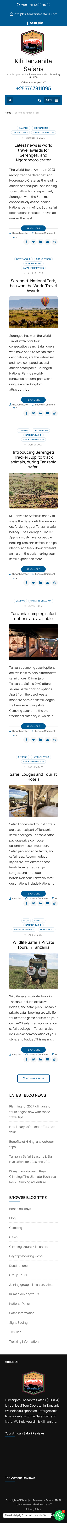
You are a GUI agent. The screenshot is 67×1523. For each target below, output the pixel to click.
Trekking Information (24, 1341)
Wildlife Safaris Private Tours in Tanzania (33, 944)
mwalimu (17, 898)
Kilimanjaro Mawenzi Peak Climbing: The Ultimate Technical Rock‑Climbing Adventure (33, 1176)
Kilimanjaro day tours (24, 1294)
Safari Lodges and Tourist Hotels (33, 776)
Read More (33, 228)
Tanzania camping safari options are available (33, 616)
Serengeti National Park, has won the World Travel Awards (33, 285)
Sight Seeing (46, 929)
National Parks (33, 263)
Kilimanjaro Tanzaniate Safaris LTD (39, 1500)
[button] (59, 1515)
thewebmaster (20, 233)
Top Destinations (34, 1514)
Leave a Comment (45, 233)
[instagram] (37, 20)
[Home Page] (10, 100)
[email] (47, 242)
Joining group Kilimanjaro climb (31, 1284)
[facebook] (26, 20)
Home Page (12, 1514)
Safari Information (43, 132)
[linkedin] (40, 20)
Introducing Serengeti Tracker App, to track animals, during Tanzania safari (33, 459)
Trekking (15, 1332)
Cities (13, 1237)
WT (50, 1504)
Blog (26, 920)
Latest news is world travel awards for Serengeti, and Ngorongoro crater (33, 152)
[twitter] (30, 20)
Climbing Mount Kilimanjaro (28, 1247)
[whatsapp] (55, 242)
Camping (23, 127)
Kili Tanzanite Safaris (34, 65)
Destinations (41, 127)
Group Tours (20, 132)
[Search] (39, 100)
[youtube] (33, 20)
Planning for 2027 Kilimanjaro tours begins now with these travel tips (29, 1111)
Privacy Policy (33, 1509)
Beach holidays (20, 1209)
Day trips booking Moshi (26, 1256)
